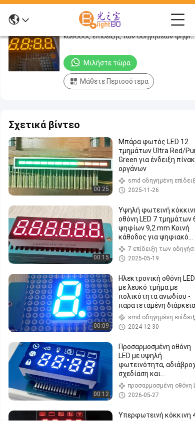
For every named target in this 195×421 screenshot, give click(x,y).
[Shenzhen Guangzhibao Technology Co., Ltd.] (100, 20)
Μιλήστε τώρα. (108, 63)
